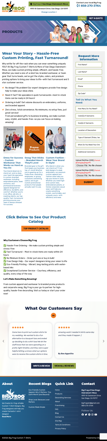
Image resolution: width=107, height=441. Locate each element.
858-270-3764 (91, 5)
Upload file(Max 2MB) (88, 161)
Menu (83, 18)
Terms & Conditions (62, 425)
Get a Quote (96, 18)
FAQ (56, 409)
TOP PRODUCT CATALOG (35, 228)
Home (57, 390)
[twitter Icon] (86, 414)
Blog (57, 413)
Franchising (59, 405)
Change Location (48, 12)
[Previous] (3, 341)
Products (58, 394)
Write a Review (41, 366)
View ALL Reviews (64, 366)
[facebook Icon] (83, 414)
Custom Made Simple (37, 407)
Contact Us (59, 417)
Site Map (58, 421)
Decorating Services (63, 398)
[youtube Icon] (95, 414)
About (57, 402)
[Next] (103, 341)
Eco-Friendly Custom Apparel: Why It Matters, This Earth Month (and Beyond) (40, 392)
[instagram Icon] (92, 414)
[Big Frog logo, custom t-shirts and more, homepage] (13, 2)
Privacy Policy (60, 429)
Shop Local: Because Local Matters (39, 401)
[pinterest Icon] (89, 414)
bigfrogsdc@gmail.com (91, 403)
